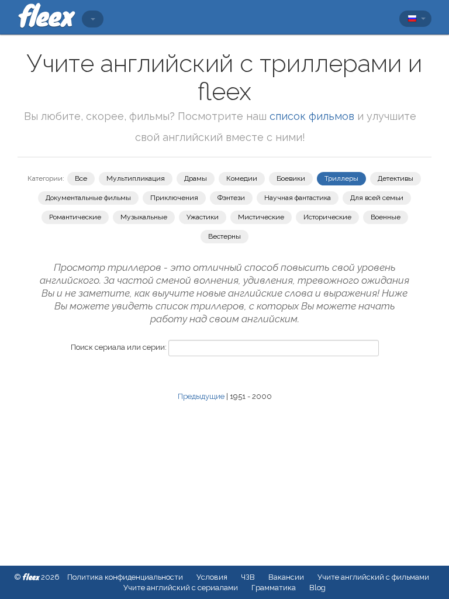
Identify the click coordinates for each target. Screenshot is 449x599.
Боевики (291, 178)
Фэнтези (231, 198)
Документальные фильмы (88, 198)
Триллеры (341, 178)
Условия (211, 577)
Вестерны (224, 236)
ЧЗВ (248, 577)
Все (81, 178)
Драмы (195, 178)
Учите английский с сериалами (180, 587)
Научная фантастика (297, 198)
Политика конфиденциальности (125, 577)
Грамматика (273, 587)
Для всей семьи (376, 198)
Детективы (395, 178)
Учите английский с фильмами (373, 577)
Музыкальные (143, 217)
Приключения (174, 198)
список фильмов (312, 116)
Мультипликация (135, 178)
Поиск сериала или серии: (119, 347)
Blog (317, 587)
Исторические (327, 217)
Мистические (261, 217)
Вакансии (286, 577)
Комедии (241, 178)
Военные (385, 217)
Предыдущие (201, 396)
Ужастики (202, 217)
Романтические (75, 217)
